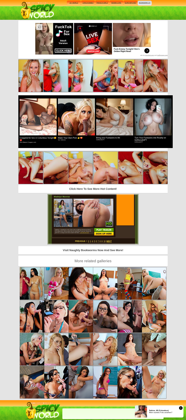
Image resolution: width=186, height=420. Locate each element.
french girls (102, 3)
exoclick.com (149, 55)
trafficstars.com (162, 55)
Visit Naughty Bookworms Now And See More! (93, 250)
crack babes (88, 3)
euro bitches (130, 3)
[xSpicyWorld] (37, 10)
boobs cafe (116, 3)
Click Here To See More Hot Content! (93, 188)
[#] (42, 410)
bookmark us (144, 3)
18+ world (73, 3)
